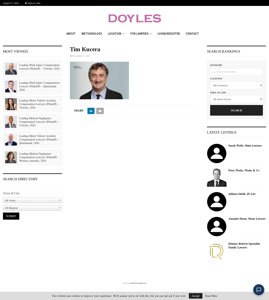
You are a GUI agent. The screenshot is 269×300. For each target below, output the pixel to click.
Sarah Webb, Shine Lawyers (245, 146)
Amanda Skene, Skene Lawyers (246, 219)
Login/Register (169, 33)
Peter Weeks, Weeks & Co (243, 170)
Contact (192, 33)
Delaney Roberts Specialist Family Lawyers (244, 245)
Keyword (216, 65)
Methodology (92, 33)
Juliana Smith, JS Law (242, 194)
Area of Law (218, 93)
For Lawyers (139, 33)
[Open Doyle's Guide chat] (258, 289)
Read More (211, 295)
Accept (195, 296)
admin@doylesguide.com (138, 283)
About (71, 33)
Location (114, 33)
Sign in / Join (33, 3)
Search (236, 110)
